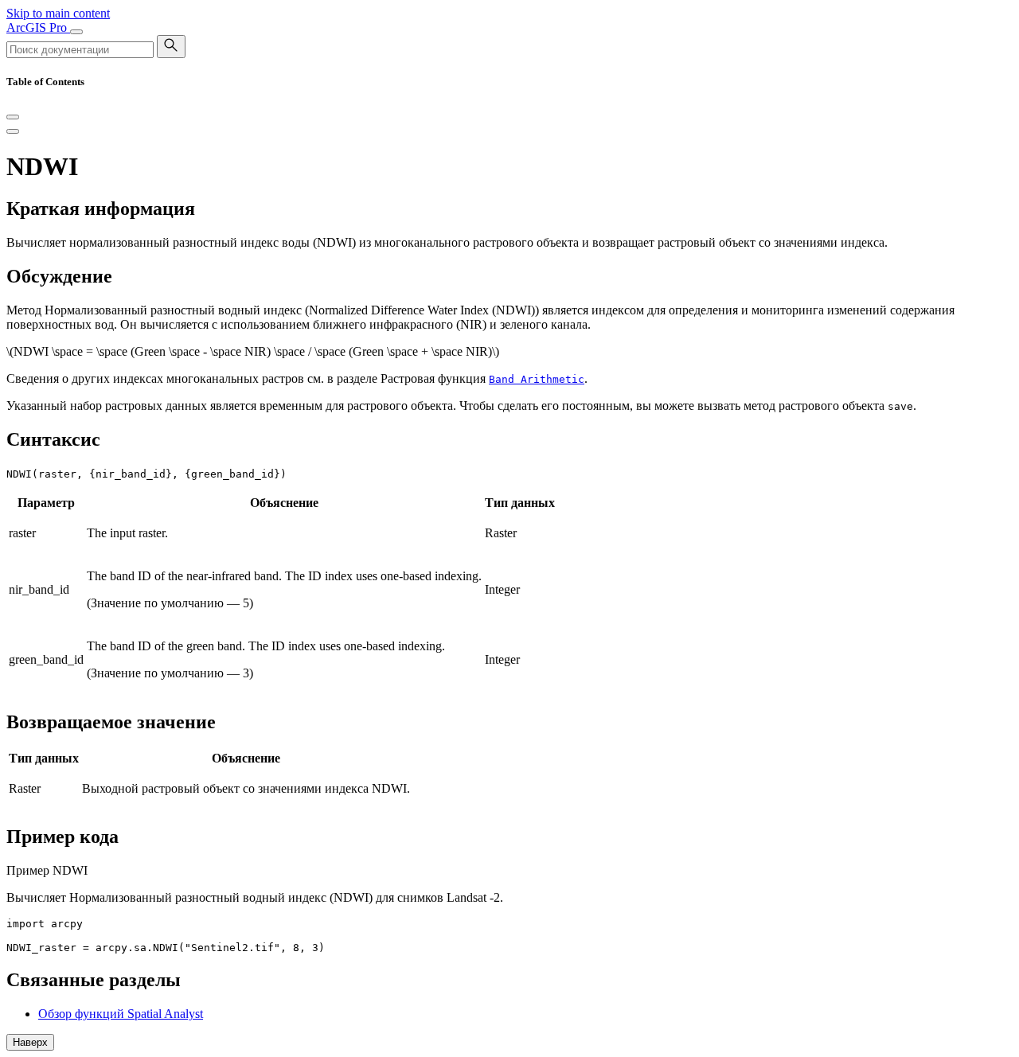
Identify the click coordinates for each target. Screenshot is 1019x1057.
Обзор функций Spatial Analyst (120, 1013)
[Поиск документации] (171, 46)
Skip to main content (58, 13)
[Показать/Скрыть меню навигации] (76, 31)
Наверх (30, 1042)
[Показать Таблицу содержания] (12, 131)
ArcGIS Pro (38, 27)
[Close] (12, 117)
